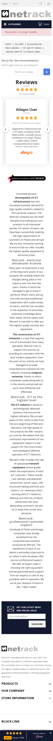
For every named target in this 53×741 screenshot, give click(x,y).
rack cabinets (19, 479)
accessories (16, 482)
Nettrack (14, 216)
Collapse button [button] (50, 732)
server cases (30, 482)
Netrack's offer (17, 459)
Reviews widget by (39, 733)
